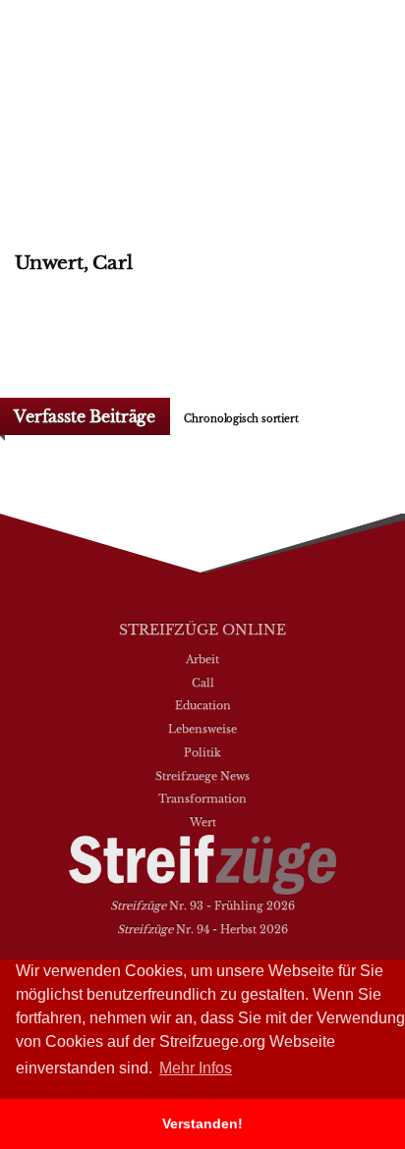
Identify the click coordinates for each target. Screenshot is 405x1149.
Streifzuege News (202, 776)
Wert (203, 822)
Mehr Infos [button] (195, 1068)
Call (203, 682)
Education (203, 705)
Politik (202, 752)
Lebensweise (202, 729)
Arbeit (202, 659)
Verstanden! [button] (202, 1123)
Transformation (202, 798)
